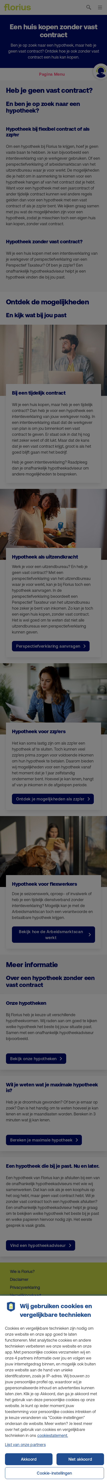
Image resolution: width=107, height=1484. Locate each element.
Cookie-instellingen (54, 1473)
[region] (53, 1390)
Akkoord (29, 1459)
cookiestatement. (52, 1435)
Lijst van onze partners (25, 1444)
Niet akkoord (80, 1459)
